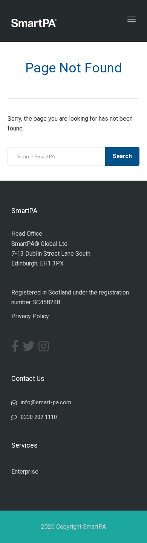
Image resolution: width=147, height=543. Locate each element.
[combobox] (73, 156)
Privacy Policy (30, 316)
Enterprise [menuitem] (24, 471)
